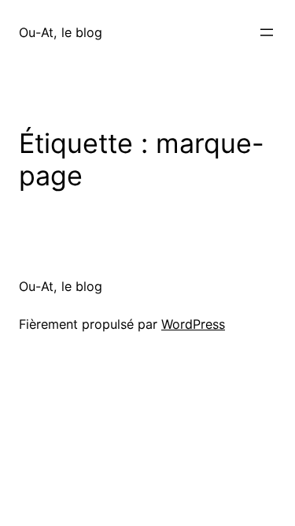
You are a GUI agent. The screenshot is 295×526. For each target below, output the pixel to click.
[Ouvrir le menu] (266, 32)
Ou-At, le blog (60, 32)
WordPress (193, 324)
